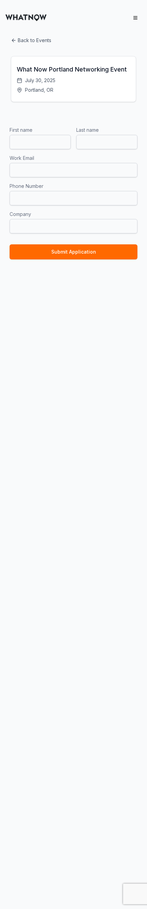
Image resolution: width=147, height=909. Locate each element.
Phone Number (26, 186)
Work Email (22, 158)
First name (21, 130)
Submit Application (73, 252)
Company (20, 214)
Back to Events (34, 40)
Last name (87, 130)
